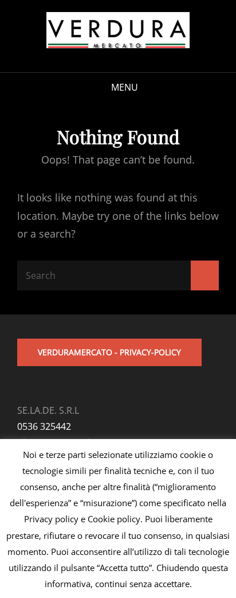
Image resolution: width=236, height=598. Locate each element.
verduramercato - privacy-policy (109, 352)
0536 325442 (44, 426)
